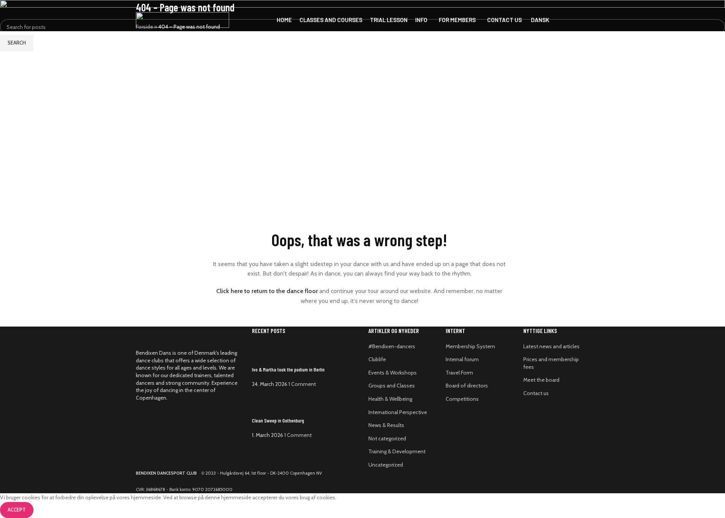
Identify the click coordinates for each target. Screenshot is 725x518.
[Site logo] (182, 19)
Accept (17, 510)
